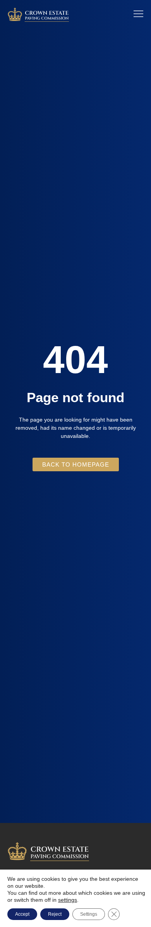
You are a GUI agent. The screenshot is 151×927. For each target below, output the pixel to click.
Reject (55, 914)
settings (67, 900)
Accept (22, 914)
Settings (88, 914)
